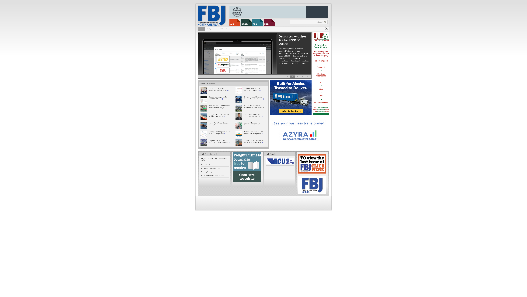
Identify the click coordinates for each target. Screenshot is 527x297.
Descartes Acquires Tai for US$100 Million (292, 40)
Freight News (212, 29)
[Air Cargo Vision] (280, 164)
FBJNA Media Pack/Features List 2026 (214, 160)
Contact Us (205, 164)
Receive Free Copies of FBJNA (213, 175)
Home (201, 29)
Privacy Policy (206, 172)
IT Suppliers (225, 29)
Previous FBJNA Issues (210, 168)
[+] (279, 66)
